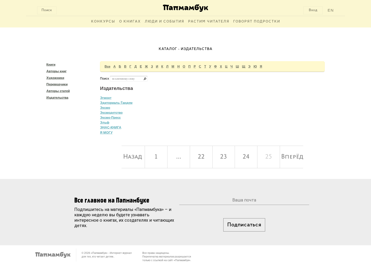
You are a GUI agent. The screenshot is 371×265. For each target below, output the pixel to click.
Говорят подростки (256, 22)
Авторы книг (56, 71)
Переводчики (57, 84)
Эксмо (105, 107)
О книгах (130, 22)
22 (201, 156)
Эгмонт (105, 98)
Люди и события (164, 22)
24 (246, 156)
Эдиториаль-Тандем (116, 102)
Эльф (104, 122)
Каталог (168, 49)
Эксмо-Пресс (110, 117)
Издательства (57, 97)
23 (223, 156)
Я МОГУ (106, 132)
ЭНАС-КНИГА (110, 127)
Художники (55, 78)
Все (107, 66)
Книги (50, 64)
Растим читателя (208, 22)
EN (331, 10)
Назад (132, 156)
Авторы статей (58, 91)
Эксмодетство (111, 112)
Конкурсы (103, 22)
